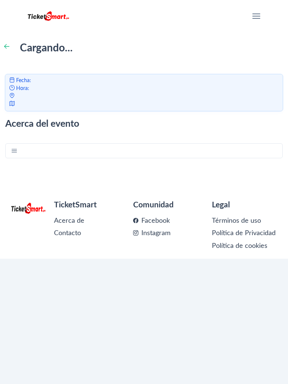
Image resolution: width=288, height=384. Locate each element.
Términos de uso (236, 221)
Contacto (67, 233)
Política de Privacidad (244, 233)
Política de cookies (239, 246)
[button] (14, 151)
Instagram (155, 233)
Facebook (155, 221)
